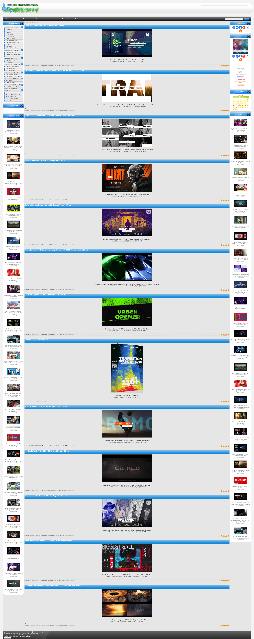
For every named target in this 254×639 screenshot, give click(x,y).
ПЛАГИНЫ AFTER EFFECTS (14, 76)
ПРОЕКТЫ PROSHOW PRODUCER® (12, 61)
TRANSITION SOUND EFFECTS (36, 339)
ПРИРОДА (9, 46)
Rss (63, 18)
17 (236, 105)
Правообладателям (53, 18)
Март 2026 (240, 95)
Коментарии (13, 133)
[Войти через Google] (247, 27)
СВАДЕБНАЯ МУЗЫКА (12, 93)
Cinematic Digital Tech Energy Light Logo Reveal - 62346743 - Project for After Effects (57, 250)
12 (240, 103)
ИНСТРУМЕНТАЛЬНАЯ (12, 98)
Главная (8, 18)
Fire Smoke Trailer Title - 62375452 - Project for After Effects (47, 451)
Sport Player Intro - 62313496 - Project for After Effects (45, 160)
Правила (17, 18)
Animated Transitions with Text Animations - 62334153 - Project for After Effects (54, 70)
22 (247, 105)
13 (242, 103)
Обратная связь (40, 18)
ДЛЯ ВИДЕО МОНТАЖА (12, 66)
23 (233, 107)
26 (240, 107)
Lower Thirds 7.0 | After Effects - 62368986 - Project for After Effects (50, 115)
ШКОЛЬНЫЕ (9, 31)
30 (233, 109)
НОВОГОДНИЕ (10, 35)
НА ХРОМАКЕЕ (10, 36)
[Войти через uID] (233, 27)
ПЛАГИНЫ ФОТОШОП (12, 74)
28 (245, 107)
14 (245, 103)
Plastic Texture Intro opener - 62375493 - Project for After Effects (48, 541)
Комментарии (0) (70, 65)
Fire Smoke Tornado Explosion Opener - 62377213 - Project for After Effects (53, 585)
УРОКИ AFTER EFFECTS (13, 86)
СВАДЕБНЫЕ (9, 29)
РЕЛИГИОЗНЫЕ (10, 38)
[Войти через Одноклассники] (240, 30)
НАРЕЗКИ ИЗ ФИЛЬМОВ (12, 42)
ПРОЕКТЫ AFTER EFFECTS (13, 52)
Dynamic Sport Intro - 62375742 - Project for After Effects (46, 406)
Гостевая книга (27, 18)
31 (236, 109)
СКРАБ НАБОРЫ (10, 82)
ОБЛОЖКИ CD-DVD (11, 80)
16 (233, 105)
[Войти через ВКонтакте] (237, 27)
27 (242, 107)
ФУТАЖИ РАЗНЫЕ (11, 48)
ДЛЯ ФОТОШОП (10, 68)
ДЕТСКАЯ (8, 100)
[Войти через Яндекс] (243, 27)
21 (245, 105)
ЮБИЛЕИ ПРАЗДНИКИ (12, 40)
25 (238, 107)
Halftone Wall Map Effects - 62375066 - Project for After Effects (48, 205)
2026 (30, 22)
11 (238, 103)
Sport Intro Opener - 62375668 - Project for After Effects (45, 295)
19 (240, 105)
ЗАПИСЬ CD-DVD (11, 70)
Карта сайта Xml (72, 18)
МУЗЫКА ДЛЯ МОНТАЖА (13, 95)
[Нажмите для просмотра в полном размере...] (127, 56)
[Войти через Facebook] (240, 27)
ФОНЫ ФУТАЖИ (10, 44)
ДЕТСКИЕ (8, 33)
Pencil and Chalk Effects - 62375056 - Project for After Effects (47, 496)
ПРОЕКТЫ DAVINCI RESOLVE (14, 56)
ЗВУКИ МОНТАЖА (11, 97)
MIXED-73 (56, 65)
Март (34, 22)
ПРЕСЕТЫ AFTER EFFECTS (13, 54)
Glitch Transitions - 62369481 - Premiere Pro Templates (45, 26)
